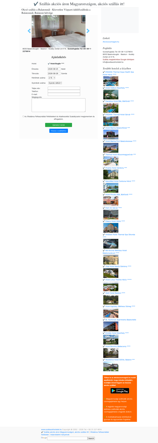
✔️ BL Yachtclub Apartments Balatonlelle (119, 320)
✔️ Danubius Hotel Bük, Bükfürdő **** (118, 101)
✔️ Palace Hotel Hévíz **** (114, 221)
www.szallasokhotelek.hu (51, 429)
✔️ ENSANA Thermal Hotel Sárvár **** (118, 114)
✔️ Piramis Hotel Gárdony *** (115, 168)
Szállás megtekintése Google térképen (118, 59)
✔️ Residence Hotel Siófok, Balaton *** (119, 360)
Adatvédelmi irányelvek (59, 435)
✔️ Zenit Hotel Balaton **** (114, 293)
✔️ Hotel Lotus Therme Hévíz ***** (117, 280)
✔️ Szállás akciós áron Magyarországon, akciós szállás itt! (79, 3)
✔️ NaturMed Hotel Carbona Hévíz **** (119, 181)
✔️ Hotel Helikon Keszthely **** (116, 88)
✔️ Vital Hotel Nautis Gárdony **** (117, 266)
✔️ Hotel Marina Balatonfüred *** (116, 128)
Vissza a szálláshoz (59, 131)
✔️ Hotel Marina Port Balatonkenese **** (119, 141)
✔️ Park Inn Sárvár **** (112, 208)
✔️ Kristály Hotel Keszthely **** (116, 333)
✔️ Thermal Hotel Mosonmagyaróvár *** (119, 154)
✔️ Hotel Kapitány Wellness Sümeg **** (119, 306)
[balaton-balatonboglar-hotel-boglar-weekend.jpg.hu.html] (30, 31)
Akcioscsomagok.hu (111, 42)
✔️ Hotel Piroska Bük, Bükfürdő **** (117, 194)
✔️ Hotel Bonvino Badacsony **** (116, 346)
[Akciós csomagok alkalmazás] (120, 390)
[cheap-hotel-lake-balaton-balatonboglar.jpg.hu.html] (87, 31)
